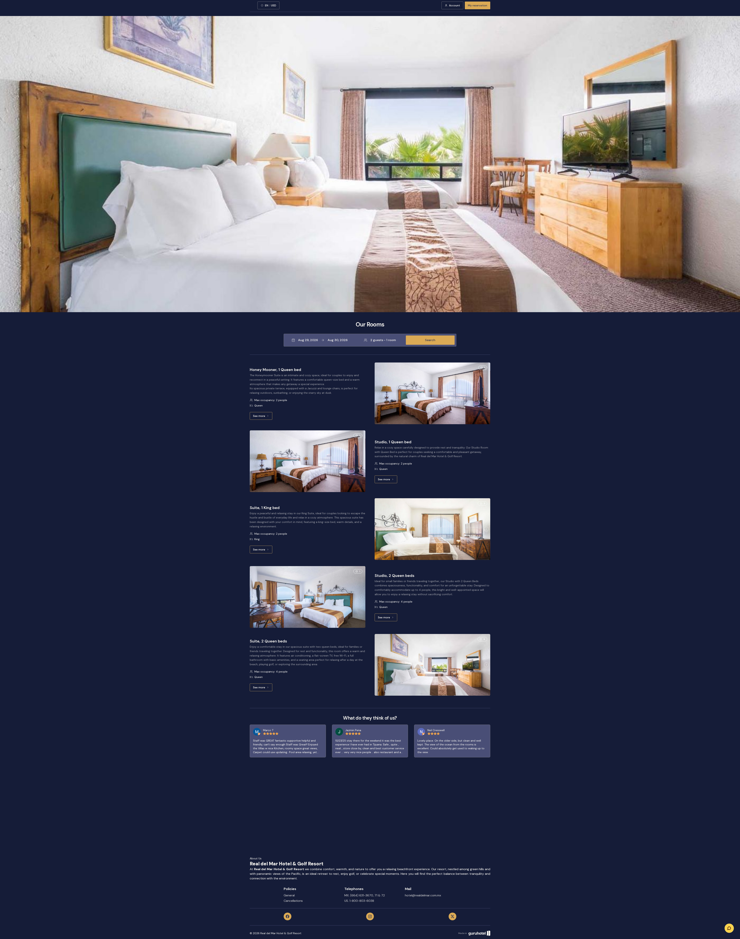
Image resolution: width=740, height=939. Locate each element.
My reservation (477, 5)
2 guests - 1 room (383, 340)
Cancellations (293, 901)
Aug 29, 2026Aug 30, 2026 (323, 340)
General (289, 895)
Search (430, 340)
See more (262, 417)
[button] (370, 340)
